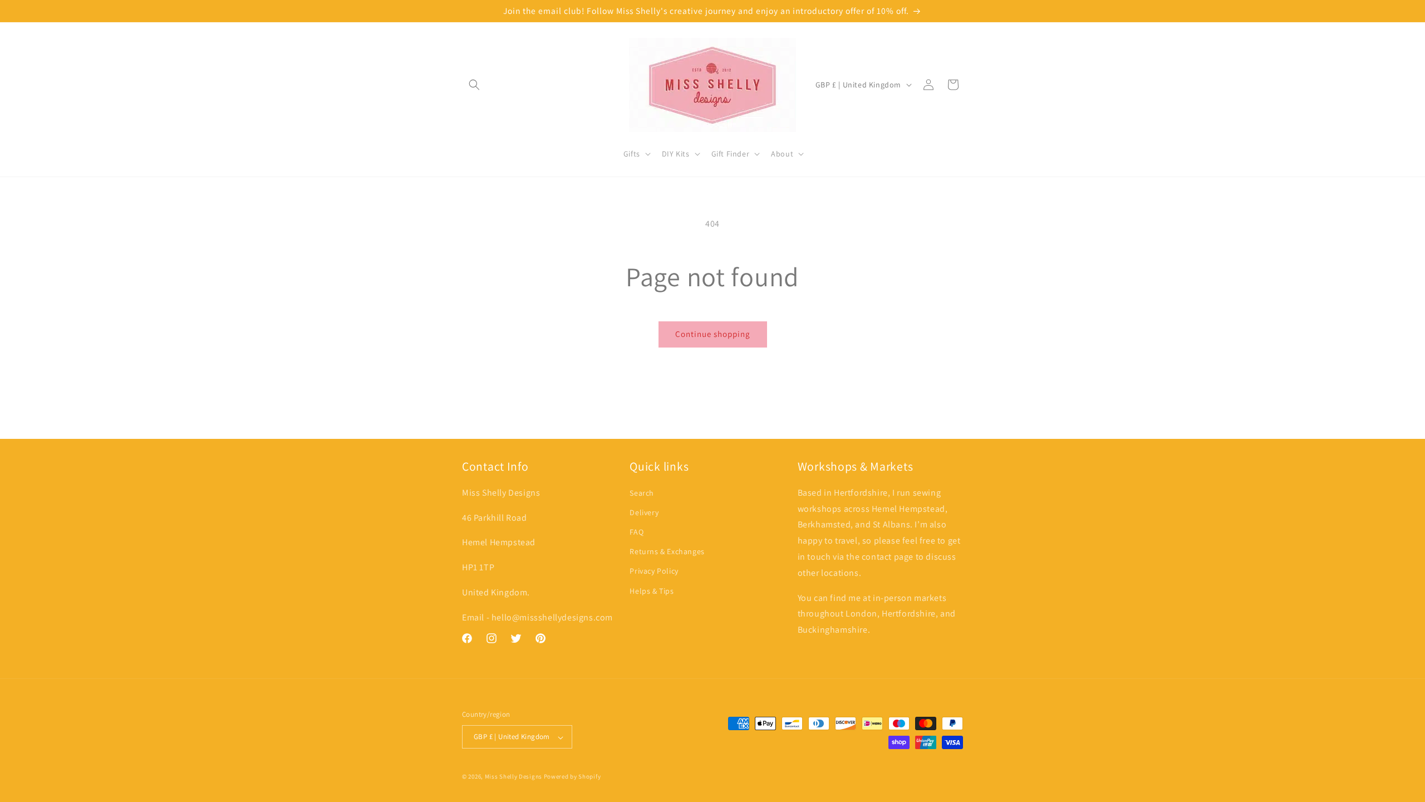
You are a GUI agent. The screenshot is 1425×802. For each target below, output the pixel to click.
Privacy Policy (654, 571)
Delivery (644, 513)
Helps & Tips (652, 591)
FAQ (636, 532)
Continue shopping (712, 334)
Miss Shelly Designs (513, 776)
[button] (474, 84)
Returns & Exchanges (667, 552)
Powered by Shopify (572, 776)
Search (642, 493)
